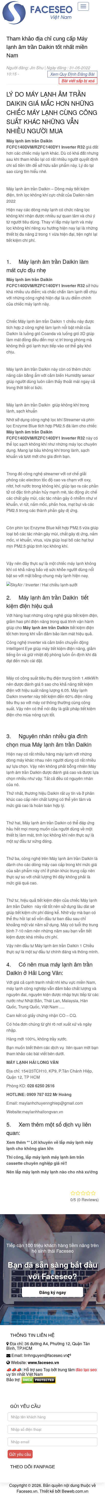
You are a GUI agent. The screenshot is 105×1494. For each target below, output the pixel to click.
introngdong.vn (19, 1388)
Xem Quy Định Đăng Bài (72, 74)
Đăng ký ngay (52, 1292)
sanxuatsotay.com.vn (25, 1395)
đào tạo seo (86, 1369)
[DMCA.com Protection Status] (38, 1379)
